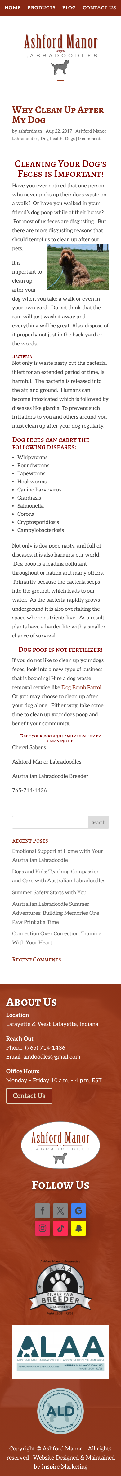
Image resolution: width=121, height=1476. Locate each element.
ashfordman (30, 131)
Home (13, 8)
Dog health (52, 138)
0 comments (90, 138)
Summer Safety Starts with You (49, 893)
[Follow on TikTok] (60, 1228)
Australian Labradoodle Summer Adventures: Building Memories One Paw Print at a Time (55, 913)
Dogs (70, 138)
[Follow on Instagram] (42, 1228)
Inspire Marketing (64, 1467)
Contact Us (99, 8)
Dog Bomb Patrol (82, 687)
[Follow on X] (60, 1210)
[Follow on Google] (78, 1210)
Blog (69, 8)
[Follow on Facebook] (42, 1210)
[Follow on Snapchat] (78, 1228)
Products (42, 8)
